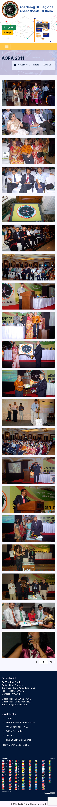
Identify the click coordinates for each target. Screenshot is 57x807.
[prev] (37, 662)
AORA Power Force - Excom (20, 722)
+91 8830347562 (21, 701)
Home (9, 718)
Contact (10, 735)
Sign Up (9, 27)
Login (8, 32)
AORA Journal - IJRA (17, 726)
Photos (35, 64)
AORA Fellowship (14, 731)
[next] (54, 662)
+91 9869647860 (22, 698)
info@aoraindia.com (17, 704)
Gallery (24, 64)
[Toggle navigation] (7, 46)
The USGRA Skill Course (18, 739)
